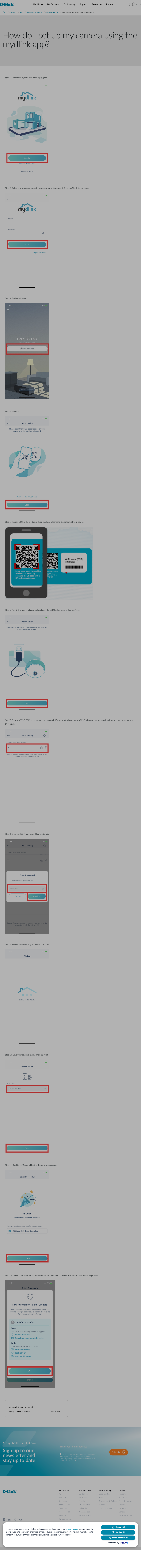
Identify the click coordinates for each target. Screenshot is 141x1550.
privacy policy (72, 1529)
